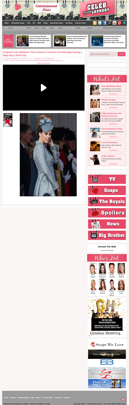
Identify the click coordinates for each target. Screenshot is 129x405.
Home (6, 23)
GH (34, 23)
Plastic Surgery (108, 100)
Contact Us (59, 398)
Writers (38, 398)
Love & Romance (109, 142)
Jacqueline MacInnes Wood (102, 277)
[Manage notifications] (123, 399)
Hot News (69, 23)
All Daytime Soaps (17, 23)
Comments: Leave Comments (44, 58)
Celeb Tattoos (108, 156)
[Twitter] (100, 23)
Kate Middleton (37, 60)
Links (32, 398)
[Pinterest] (119, 23)
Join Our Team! (80, 23)
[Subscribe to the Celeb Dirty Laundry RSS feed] (95, 23)
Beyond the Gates (56, 23)
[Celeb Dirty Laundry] (64, 10)
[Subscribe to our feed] (114, 23)
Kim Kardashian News (112, 129)
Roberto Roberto (11, 58)
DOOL (45, 23)
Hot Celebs (20, 60)
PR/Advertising (23, 398)
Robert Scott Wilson (111, 293)
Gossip (12, 60)
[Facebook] (104, 23)
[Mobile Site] (124, 23)
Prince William (49, 60)
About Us (13, 398)
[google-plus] (109, 23)
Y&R (28, 23)
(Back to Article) (44, 63)
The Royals (59, 60)
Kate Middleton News (111, 86)
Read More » (113, 94)
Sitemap (67, 398)
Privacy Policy (48, 398)
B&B (39, 23)
